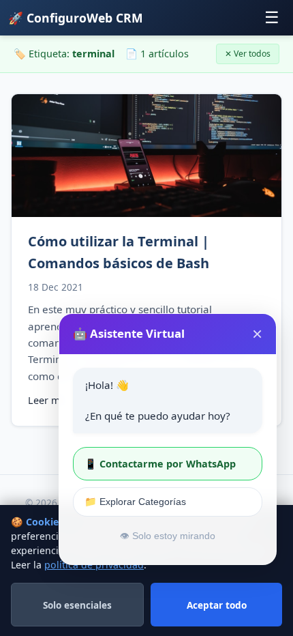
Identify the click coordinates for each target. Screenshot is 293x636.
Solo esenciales (77, 604)
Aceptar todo (217, 604)
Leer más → (55, 400)
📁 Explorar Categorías (135, 501)
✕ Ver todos (248, 53)
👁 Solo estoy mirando (167, 536)
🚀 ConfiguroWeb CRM (75, 18)
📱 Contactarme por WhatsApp (160, 463)
